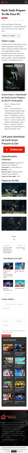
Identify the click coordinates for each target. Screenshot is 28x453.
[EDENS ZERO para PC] (20, 266)
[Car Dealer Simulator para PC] (8, 396)
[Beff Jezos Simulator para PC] (8, 360)
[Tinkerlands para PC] (20, 283)
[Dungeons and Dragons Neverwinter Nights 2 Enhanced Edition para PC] (8, 266)
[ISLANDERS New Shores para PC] (20, 360)
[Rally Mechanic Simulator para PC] (8, 347)
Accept (13, 451)
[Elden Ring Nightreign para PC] (8, 283)
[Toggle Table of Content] (17, 35)
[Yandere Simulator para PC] (8, 372)
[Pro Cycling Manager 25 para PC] (20, 384)
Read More (19, 451)
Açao (5, 268)
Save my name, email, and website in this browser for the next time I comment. (13, 331)
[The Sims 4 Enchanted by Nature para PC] (8, 384)
